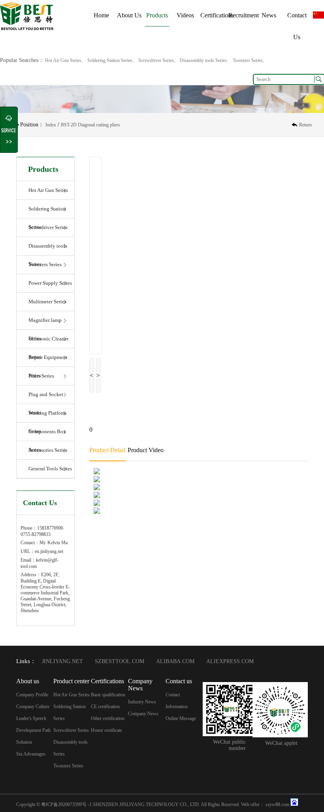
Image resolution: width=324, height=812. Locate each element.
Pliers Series (41, 376)
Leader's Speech (31, 718)
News (269, 15)
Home (101, 15)
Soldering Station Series (47, 212)
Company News (143, 713)
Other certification (107, 718)
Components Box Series (47, 435)
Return (305, 125)
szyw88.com (277, 804)
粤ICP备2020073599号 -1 (66, 804)
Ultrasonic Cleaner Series (48, 342)
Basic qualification (108, 694)
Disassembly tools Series (47, 249)
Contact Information (177, 700)
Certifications (217, 15)
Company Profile (32, 694)
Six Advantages (30, 754)
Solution (24, 742)
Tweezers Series (45, 264)
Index (50, 125)
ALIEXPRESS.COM (230, 661)
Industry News (142, 702)
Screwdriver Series (48, 227)
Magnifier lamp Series (45, 323)
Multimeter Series (47, 301)
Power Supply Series (50, 283)
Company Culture (32, 706)
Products (157, 15)
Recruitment (243, 15)
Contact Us (297, 26)
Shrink (9, 130)
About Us (129, 15)
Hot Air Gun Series (48, 190)
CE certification (105, 706)
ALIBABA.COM (175, 661)
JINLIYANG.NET (62, 661)
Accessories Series (47, 450)
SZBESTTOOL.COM (119, 661)
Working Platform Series (47, 416)
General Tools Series (50, 469)
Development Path (33, 730)
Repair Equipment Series (48, 360)
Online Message (181, 718)
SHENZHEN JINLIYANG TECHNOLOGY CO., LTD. (146, 804)
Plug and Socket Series (45, 397)
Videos (185, 15)
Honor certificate (106, 730)
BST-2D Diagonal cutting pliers (90, 125)
